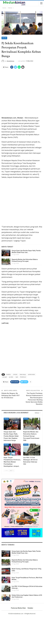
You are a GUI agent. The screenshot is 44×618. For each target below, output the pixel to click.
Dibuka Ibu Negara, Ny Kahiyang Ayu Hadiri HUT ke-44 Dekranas (11, 395)
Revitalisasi (23, 377)
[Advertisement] (22, 93)
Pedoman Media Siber (18, 608)
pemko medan (31, 374)
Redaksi (30, 608)
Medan (4, 38)
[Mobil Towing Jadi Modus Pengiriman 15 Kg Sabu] (6, 571)
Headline (8, 374)
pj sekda (11, 377)
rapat (16, 377)
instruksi (15, 374)
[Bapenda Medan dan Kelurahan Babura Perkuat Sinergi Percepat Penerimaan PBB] (6, 261)
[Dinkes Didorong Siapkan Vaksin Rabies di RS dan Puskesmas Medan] (6, 597)
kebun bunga (23, 374)
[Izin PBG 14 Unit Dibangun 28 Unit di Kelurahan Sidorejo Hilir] (31, 450)
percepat (5, 377)
